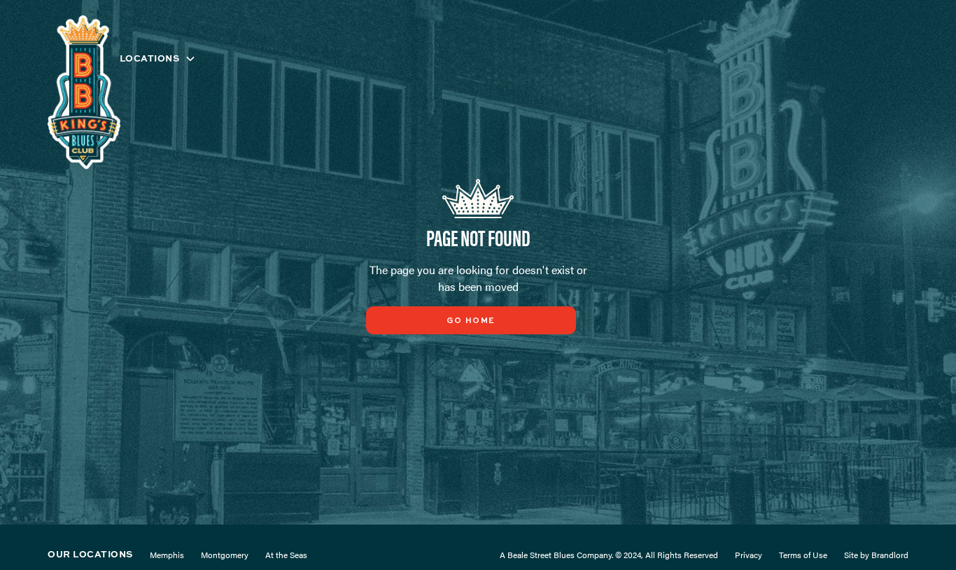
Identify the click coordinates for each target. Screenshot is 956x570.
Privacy (748, 554)
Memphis (167, 554)
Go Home (471, 321)
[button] (158, 58)
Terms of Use (803, 554)
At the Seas (286, 554)
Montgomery (224, 554)
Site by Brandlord (876, 554)
